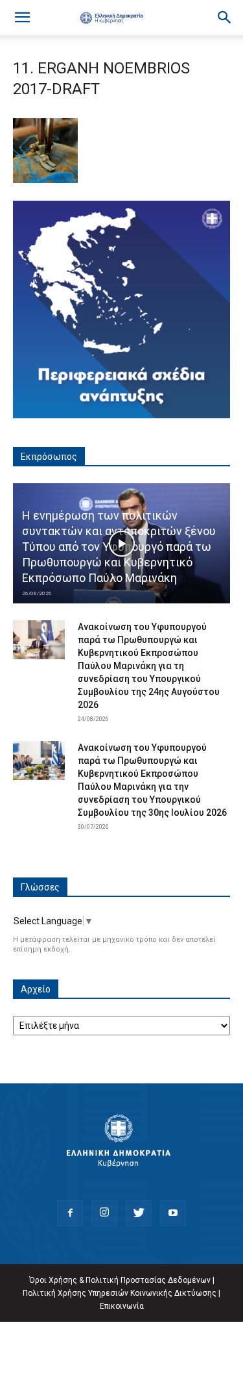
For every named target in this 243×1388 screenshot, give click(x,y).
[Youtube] (173, 1213)
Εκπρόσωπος (49, 456)
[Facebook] (70, 1213)
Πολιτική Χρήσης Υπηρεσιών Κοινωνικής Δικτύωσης (119, 1293)
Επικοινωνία (122, 1306)
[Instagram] (104, 1213)
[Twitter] (139, 1213)
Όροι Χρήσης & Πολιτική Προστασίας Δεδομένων (120, 1280)
